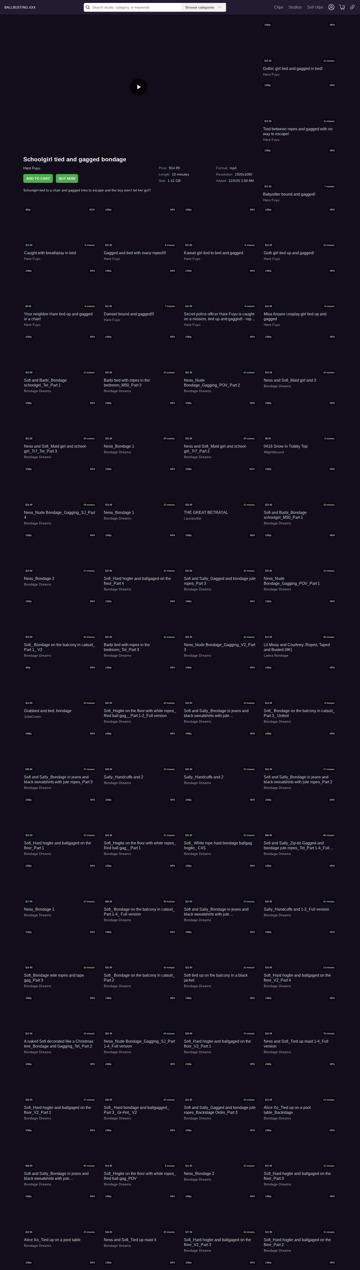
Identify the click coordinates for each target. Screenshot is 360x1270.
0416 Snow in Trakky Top (286, 446)
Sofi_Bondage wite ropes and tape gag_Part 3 (54, 977)
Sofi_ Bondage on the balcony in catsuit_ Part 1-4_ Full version (139, 911)
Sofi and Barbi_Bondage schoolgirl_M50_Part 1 (285, 514)
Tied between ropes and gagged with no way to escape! (298, 131)
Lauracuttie (192, 518)
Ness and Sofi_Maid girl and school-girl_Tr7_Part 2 (215, 448)
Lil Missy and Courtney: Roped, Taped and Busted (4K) (297, 647)
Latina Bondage (276, 655)
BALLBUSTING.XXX (20, 7)
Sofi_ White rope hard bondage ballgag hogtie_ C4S (218, 845)
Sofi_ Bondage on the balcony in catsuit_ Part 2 (139, 977)
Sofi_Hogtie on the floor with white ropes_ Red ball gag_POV (140, 1176)
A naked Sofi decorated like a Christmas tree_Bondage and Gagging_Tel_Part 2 (58, 1043)
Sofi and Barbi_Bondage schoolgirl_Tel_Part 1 (45, 382)
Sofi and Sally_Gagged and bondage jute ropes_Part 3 (220, 580)
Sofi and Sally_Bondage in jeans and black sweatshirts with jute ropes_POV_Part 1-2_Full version (56, 1176)
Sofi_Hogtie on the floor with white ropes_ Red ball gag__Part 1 (140, 845)
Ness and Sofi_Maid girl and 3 (290, 380)
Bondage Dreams (37, 391)
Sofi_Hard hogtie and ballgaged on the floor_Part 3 (297, 1176)
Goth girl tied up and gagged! (289, 253)
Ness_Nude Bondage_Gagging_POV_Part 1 (292, 580)
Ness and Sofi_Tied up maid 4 (130, 1240)
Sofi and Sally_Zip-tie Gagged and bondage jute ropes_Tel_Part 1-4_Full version (296, 845)
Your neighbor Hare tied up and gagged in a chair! (58, 316)
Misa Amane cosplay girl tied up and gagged (295, 316)
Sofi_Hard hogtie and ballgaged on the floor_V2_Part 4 (297, 977)
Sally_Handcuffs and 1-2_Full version (296, 909)
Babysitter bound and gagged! (289, 194)
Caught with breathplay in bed (50, 253)
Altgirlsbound (274, 452)
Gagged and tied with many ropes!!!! (135, 253)
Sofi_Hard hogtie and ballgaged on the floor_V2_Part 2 (57, 1110)
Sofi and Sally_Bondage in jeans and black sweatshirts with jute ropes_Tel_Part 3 (216, 912)
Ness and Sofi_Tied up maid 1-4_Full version (296, 1043)
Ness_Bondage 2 (39, 578)
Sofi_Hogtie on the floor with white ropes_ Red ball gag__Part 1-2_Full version (140, 713)
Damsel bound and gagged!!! (129, 314)
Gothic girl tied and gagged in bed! (293, 68)
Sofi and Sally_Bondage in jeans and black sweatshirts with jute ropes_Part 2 (298, 779)
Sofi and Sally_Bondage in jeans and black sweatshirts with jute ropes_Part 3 (58, 779)
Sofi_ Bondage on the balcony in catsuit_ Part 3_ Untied (299, 713)
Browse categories (200, 7)
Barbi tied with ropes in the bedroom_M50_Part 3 (127, 382)
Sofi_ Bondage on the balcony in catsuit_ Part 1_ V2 (59, 647)
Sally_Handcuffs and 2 (123, 777)
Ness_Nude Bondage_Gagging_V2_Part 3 (219, 647)
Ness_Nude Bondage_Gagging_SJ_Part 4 (59, 514)
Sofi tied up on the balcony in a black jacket (216, 977)
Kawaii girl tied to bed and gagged (213, 253)
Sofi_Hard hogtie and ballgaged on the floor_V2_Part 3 (217, 1242)
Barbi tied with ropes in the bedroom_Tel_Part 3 (127, 647)
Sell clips (315, 7)
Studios (295, 7)
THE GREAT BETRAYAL (206, 512)
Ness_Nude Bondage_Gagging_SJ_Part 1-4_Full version (139, 1043)
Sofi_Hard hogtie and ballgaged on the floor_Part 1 (57, 845)
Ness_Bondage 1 (119, 446)
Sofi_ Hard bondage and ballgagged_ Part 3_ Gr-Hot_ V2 (136, 1110)
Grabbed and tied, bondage (48, 711)
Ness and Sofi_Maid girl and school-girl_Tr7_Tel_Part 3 (55, 448)
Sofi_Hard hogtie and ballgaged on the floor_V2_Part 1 (217, 1043)
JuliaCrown (32, 716)
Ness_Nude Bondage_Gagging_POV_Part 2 (212, 382)
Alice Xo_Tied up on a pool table (52, 1240)
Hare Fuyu (31, 168)
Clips (278, 7)
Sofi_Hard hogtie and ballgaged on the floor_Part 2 (297, 1242)
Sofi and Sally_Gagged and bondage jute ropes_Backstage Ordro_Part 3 (220, 1110)
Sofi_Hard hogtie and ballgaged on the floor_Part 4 (137, 580)
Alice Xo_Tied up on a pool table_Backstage (287, 1110)
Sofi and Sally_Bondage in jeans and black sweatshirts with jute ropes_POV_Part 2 (216, 713)
